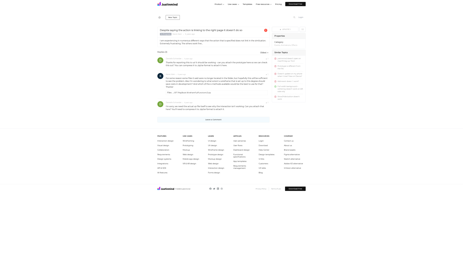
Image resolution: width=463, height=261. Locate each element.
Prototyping (188, 145)
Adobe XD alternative (293, 164)
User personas (239, 141)
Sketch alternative (292, 159)
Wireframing (188, 141)
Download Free (295, 4)
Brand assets (289, 150)
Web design (188, 154)
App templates (239, 161)
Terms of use (276, 189)
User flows (237, 145)
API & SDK (161, 168)
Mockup (186, 150)
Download (263, 145)
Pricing (278, 4)
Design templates (266, 154)
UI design (212, 141)
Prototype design (215, 154)
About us (288, 145)
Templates (247, 4)
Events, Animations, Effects (285, 45)
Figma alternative (292, 154)
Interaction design (165, 141)
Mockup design (215, 159)
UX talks (262, 168)
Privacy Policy (261, 189)
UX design (212, 145)
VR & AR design (189, 164)
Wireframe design (216, 150)
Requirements (163, 154)
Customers (263, 164)
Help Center (264, 150)
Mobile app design (191, 159)
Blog (261, 173)
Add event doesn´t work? (288, 81)
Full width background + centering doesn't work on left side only (290, 89)
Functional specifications (239, 155)
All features (162, 173)
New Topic (172, 17)
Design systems (164, 159)
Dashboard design (241, 150)
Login (300, 17)
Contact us (288, 141)
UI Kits (261, 159)
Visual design (163, 145)
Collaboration (163, 150)
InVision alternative (292, 168)
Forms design (214, 173)
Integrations (162, 164)
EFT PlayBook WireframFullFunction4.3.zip (192, 93)
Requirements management (239, 167)
